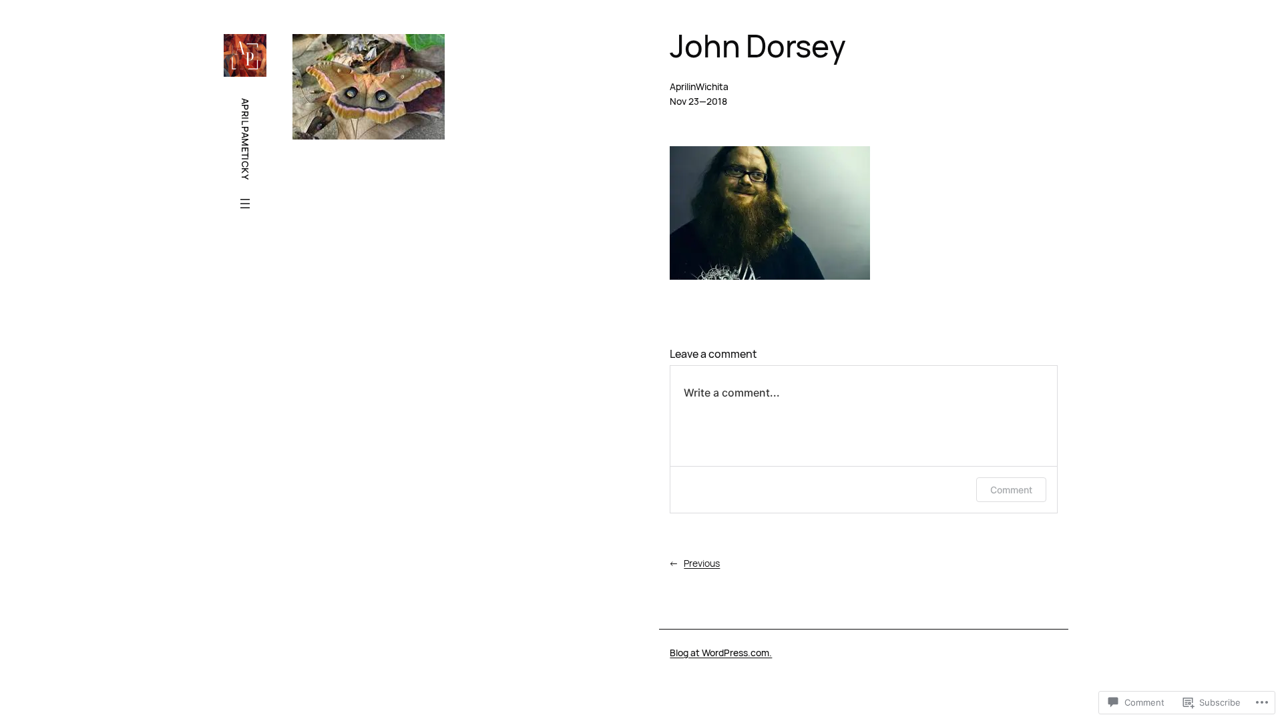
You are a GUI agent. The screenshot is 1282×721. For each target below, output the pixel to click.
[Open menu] (245, 204)
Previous (702, 563)
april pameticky (245, 139)
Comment (1011, 489)
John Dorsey (757, 46)
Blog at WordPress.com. (721, 652)
